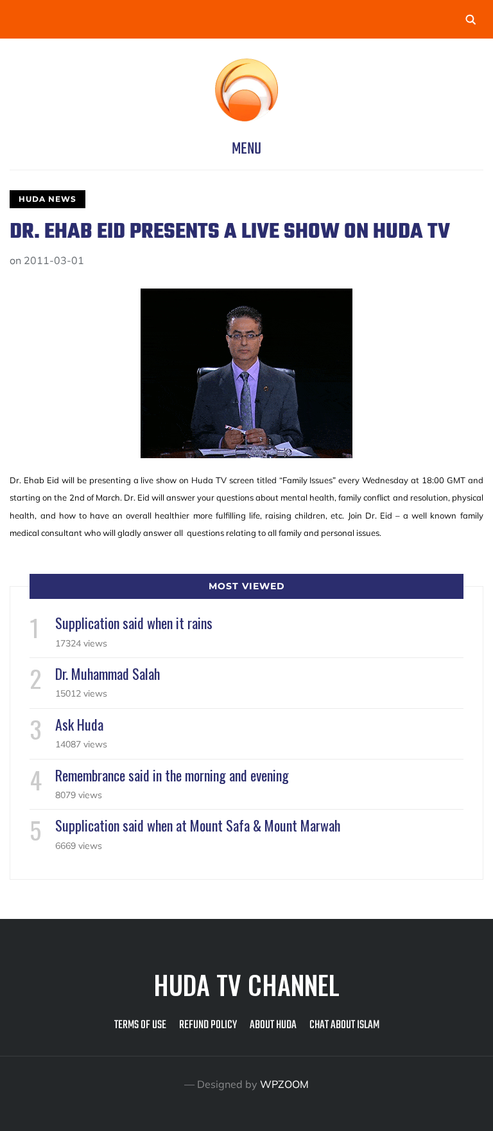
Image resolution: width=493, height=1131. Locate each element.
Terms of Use (140, 1025)
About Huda (273, 1025)
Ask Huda (79, 724)
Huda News (47, 199)
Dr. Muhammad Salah (107, 673)
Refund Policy (208, 1025)
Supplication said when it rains (133, 622)
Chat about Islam (344, 1025)
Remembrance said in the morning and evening (172, 775)
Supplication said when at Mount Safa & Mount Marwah (197, 825)
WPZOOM (284, 1084)
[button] (246, 149)
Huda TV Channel (246, 984)
